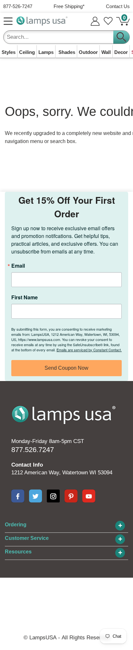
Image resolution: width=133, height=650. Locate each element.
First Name (24, 297)
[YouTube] (88, 496)
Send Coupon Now (66, 368)
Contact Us (118, 6)
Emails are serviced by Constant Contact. (89, 349)
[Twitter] (35, 496)
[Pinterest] (71, 496)
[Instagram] (53, 496)
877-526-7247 (17, 6)
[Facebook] (17, 496)
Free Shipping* (69, 6)
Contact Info (27, 465)
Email (18, 265)
